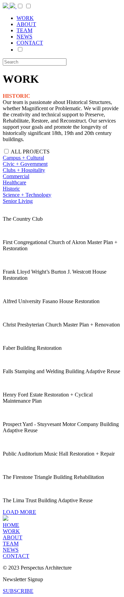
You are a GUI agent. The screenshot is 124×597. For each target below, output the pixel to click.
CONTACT (30, 43)
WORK (25, 18)
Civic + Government (25, 164)
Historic (11, 189)
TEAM (24, 30)
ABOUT (26, 24)
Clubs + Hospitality (24, 170)
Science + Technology (27, 195)
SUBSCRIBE (18, 591)
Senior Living (18, 201)
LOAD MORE (19, 512)
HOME (11, 525)
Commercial (16, 176)
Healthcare (14, 182)
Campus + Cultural (23, 158)
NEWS (24, 36)
